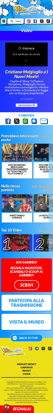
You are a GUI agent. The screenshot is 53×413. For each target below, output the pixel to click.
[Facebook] (35, 21)
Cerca (18, 21)
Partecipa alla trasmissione (26, 303)
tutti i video (45, 230)
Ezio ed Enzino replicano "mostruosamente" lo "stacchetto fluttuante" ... (17, 169)
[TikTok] (48, 21)
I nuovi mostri (26, 105)
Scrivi (26, 285)
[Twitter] (41, 21)
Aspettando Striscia (17, 216)
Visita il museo (26, 321)
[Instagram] (28, 21)
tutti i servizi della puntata (42, 188)
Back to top (28, 338)
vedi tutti (47, 136)
